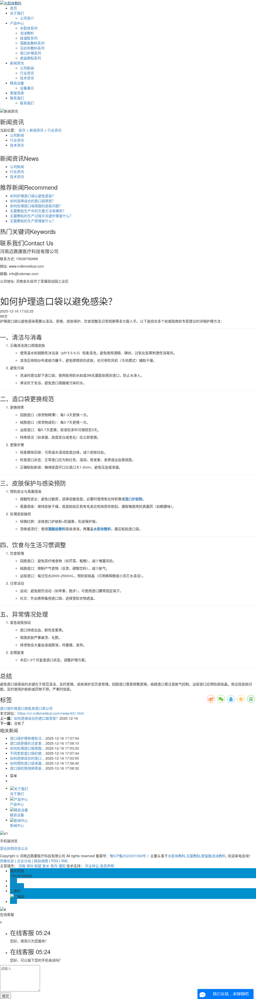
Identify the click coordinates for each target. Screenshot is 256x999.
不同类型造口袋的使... (27, 753)
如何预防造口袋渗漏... (27, 763)
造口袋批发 (26, 708)
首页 (13, 7)
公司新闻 (27, 67)
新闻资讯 (17, 62)
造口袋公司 (43, 708)
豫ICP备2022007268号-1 (129, 855)
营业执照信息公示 (14, 848)
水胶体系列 (29, 27)
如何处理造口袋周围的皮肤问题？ (36, 205)
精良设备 (17, 82)
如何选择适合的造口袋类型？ (33, 200)
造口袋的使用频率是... (27, 768)
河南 (22, 865)
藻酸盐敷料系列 (32, 42)
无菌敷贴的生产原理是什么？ (33, 220)
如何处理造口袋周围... (27, 748)
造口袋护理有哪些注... (27, 738)
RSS (54, 860)
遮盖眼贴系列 (30, 57)
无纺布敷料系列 (32, 47)
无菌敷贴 (193, 855)
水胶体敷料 (176, 855)
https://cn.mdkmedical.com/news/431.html (51, 713)
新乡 (46, 865)
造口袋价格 (9, 708)
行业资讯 (27, 72)
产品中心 (17, 22)
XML (64, 860)
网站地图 (41, 860)
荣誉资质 (17, 92)
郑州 (30, 865)
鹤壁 (38, 865)
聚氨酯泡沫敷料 (213, 855)
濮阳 (62, 865)
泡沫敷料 (27, 32)
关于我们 (17, 12)
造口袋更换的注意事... (27, 743)
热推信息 (7, 860)
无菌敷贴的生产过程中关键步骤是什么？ (41, 215)
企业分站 (24, 860)
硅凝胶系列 (29, 37)
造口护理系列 (30, 52)
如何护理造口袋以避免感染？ (33, 195)
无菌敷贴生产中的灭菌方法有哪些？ (38, 210)
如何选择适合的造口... (27, 758)
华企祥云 (92, 865)
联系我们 (17, 97)
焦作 (54, 865)
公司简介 (27, 17)
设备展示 (27, 87)
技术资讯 (27, 77)
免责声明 (107, 865)
